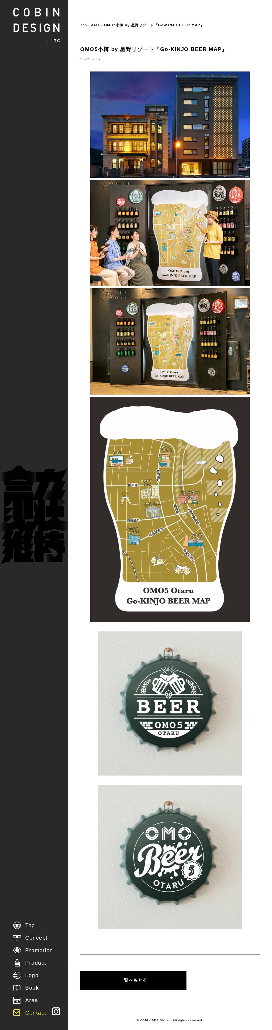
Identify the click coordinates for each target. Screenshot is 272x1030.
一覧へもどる (133, 980)
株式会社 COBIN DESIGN (37, 25)
